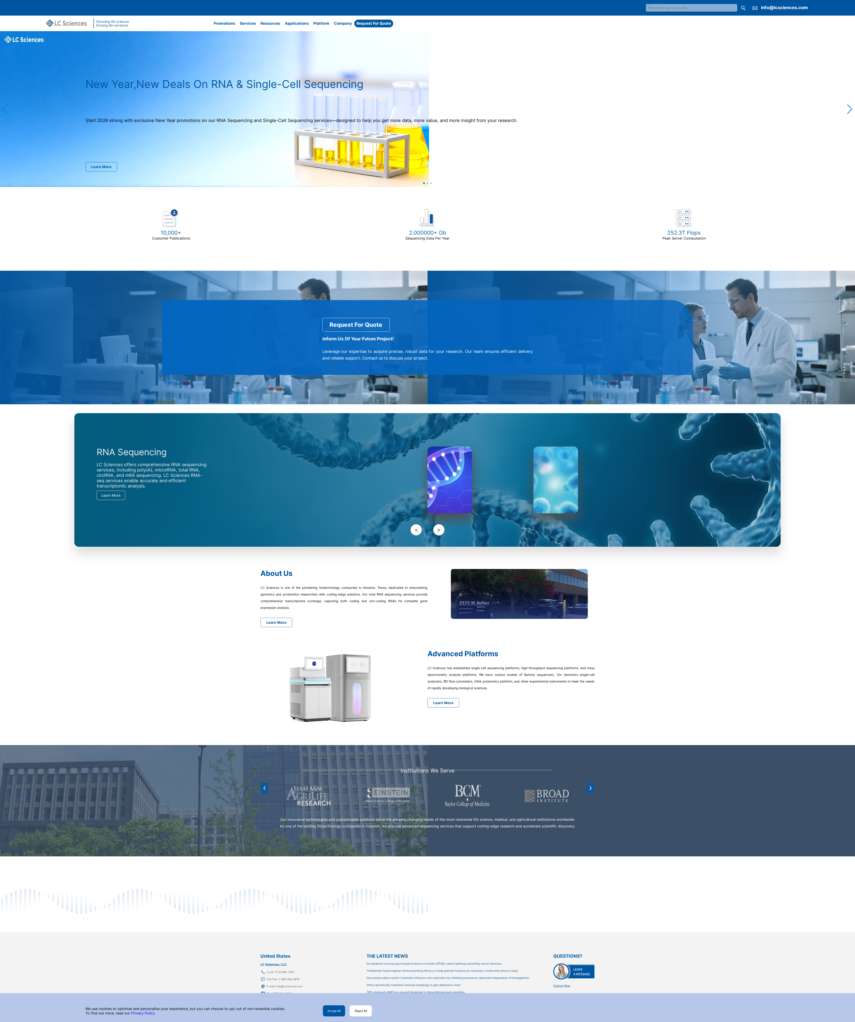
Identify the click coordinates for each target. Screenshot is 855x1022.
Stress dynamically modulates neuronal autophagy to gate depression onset (413, 985)
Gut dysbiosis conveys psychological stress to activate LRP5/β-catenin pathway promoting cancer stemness (434, 963)
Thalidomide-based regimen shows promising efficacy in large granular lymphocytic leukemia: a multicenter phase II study (442, 970)
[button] (5, 109)
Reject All (361, 1011)
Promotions (224, 23)
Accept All (334, 1011)
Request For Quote (373, 23)
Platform (321, 23)
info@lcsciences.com (784, 7)
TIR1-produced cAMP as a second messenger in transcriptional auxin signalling (415, 992)
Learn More (101, 167)
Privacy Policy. (143, 1013)
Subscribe (561, 986)
